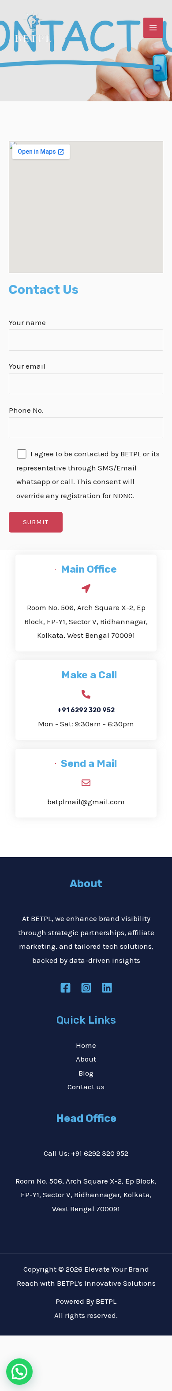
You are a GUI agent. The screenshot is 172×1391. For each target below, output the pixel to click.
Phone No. (26, 410)
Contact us (86, 1086)
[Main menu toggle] (153, 28)
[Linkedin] (106, 987)
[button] (19, 1371)
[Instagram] (86, 987)
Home (86, 1045)
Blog (86, 1073)
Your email (27, 366)
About (86, 1058)
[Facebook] (65, 987)
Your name (27, 322)
